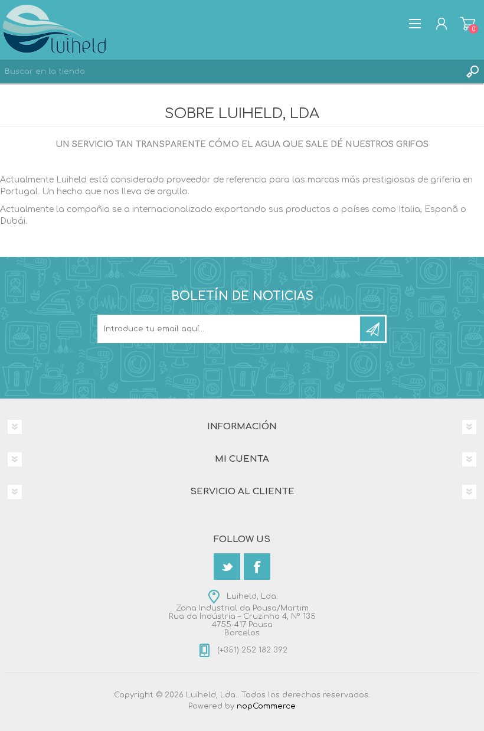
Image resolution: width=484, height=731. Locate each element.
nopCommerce (266, 706)
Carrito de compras (467, 24)
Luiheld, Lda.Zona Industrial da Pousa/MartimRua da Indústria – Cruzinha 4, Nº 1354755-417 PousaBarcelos (242, 614)
